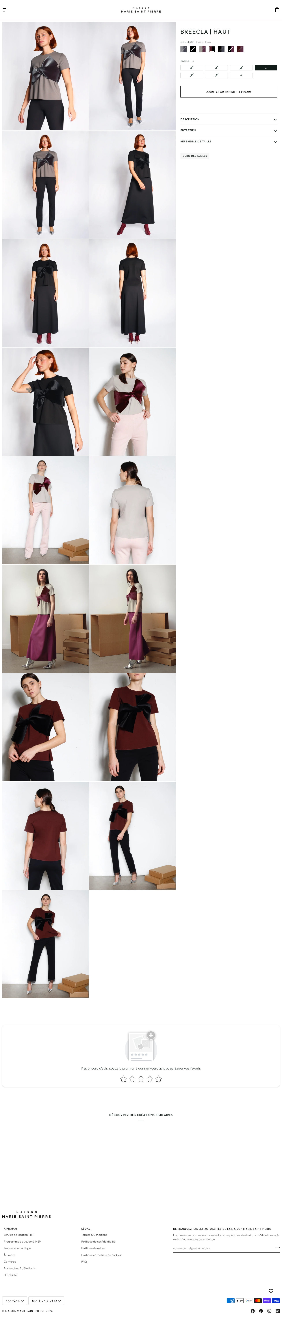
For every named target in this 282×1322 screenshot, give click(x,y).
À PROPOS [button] (11, 1228)
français (13, 1300)
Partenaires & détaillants (19, 1268)
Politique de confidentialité (98, 1241)
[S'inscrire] (276, 1247)
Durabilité (10, 1275)
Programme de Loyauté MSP (22, 1241)
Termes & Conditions (94, 1234)
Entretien (188, 130)
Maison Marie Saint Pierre (25, 1311)
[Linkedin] (278, 1311)
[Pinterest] (261, 1311)
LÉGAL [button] (85, 1228)
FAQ (84, 1261)
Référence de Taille (196, 141)
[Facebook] (253, 1311)
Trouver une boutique (17, 1248)
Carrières (10, 1261)
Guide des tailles (195, 156)
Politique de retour (93, 1248)
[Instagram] (269, 1311)
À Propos (9, 1255)
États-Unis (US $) (44, 1300)
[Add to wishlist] (271, 1291)
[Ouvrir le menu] (8, 10)
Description (190, 119)
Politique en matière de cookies (101, 1255)
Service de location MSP (19, 1234)
